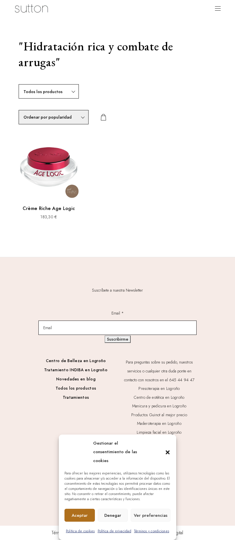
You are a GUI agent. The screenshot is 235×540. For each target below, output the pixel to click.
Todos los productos (76, 388)
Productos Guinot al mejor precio (159, 415)
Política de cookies (80, 531)
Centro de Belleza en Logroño (76, 361)
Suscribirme (117, 339)
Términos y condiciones (151, 531)
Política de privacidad (114, 531)
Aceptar (80, 515)
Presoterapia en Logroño (159, 388)
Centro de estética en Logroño (159, 397)
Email (117, 313)
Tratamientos (76, 397)
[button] (168, 452)
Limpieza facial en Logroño (159, 432)
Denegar (112, 515)
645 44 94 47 (181, 380)
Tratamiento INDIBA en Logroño (75, 370)
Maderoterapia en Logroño (159, 423)
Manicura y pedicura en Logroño (159, 406)
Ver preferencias (150, 515)
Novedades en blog (75, 379)
